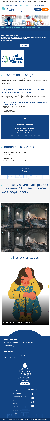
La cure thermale (17, 393)
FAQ (11, 419)
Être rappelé (15, 390)
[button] (48, 1)
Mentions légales (6, 419)
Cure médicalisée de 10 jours (20, 396)
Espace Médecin (4, 1)
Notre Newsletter (8, 345)
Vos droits (15, 419)
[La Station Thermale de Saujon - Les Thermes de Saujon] (7, 9)
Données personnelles (34, 419)
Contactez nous (25, 383)
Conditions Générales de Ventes (23, 419)
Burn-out (15, 400)
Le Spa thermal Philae (18, 410)
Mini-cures (15, 406)
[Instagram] (32, 402)
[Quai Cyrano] (25, 369)
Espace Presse (13, 1)
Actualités (15, 413)
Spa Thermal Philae (23, 1)
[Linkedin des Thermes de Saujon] (32, 406)
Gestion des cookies (43, 419)
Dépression (15, 403)
